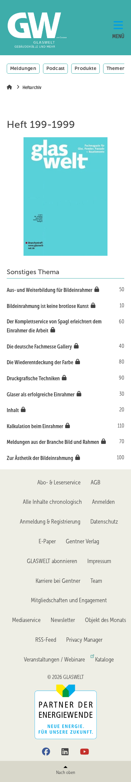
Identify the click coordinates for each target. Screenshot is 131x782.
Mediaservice (26, 620)
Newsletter (63, 620)
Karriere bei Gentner (58, 580)
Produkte (85, 68)
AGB (95, 482)
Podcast (55, 68)
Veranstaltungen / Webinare (54, 659)
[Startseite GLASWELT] (27, 30)
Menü (118, 36)
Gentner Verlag (82, 541)
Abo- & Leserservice (59, 482)
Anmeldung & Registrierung (50, 521)
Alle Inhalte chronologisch (52, 501)
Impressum (99, 561)
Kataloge (104, 659)
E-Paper (47, 541)
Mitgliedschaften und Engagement (69, 600)
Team (96, 580)
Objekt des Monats (105, 620)
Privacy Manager (84, 639)
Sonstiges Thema (33, 272)
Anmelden (103, 501)
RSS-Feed (45, 639)
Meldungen (23, 68)
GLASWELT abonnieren (52, 561)
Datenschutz (104, 521)
